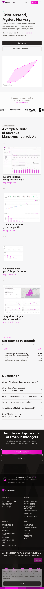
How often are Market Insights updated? (18, 408)
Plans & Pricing (30, 516)
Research (6, 537)
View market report (22, 49)
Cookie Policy (28, 576)
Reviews (5, 530)
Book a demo (22, 458)
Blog (26, 539)
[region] (22, 71)
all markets (28, 33)
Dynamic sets (29, 504)
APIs (3, 543)
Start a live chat (9, 501)
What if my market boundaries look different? (20, 396)
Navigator (28, 514)
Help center (7, 504)
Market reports (30, 511)
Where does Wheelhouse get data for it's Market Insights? (13, 389)
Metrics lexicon (8, 540)
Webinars (28, 536)
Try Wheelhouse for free (22, 452)
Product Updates (9, 546)
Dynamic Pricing (30, 501)
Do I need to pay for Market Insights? (17, 402)
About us (27, 530)
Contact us (28, 525)
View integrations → (22, 103)
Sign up (34, 2)
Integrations (7, 525)
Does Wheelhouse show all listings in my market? (11, 415)
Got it (22, 583)
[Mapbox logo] (7, 85)
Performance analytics (29, 507)
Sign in (26, 2)
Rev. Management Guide (9, 534)
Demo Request (8, 507)
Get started (22, 43)
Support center (30, 528)
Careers (27, 533)
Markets (5, 528)
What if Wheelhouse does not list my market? (20, 382)
